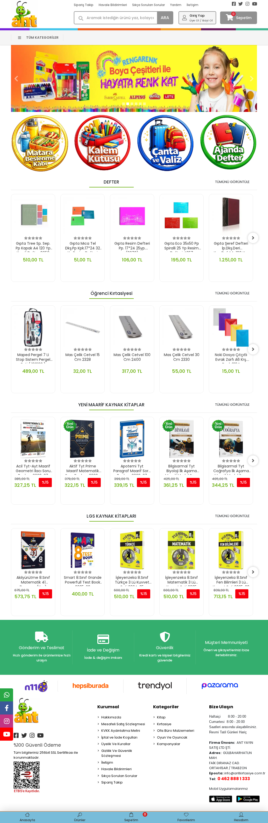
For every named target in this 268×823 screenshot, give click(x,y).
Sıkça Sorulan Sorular (148, 5)
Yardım (175, 5)
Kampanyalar (168, 743)
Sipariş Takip (83, 5)
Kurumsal (108, 707)
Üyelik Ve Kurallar (116, 743)
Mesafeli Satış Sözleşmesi (123, 724)
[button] (16, 78)
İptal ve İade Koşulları (119, 737)
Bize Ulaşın (221, 707)
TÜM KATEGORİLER (42, 37)
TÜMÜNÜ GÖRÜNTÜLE (232, 181)
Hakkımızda (111, 717)
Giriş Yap (197, 15)
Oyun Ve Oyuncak (172, 737)
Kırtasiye (164, 724)
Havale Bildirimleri (113, 5)
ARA (165, 18)
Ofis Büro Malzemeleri (175, 730)
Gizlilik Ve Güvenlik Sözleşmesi (116, 753)
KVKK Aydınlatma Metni (120, 730)
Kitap (161, 717)
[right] (253, 238)
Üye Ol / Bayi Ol (201, 20)
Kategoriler (166, 707)
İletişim (192, 5)
